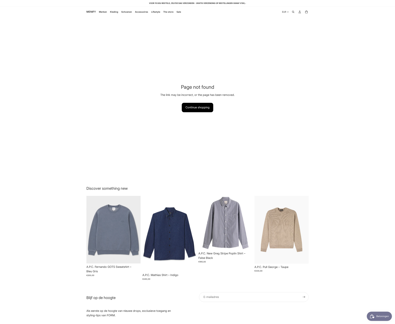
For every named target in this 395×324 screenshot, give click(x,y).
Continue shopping (197, 107)
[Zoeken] (293, 11)
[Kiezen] (136, 259)
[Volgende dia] (136, 229)
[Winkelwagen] (306, 11)
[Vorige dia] (91, 229)
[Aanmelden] (304, 297)
